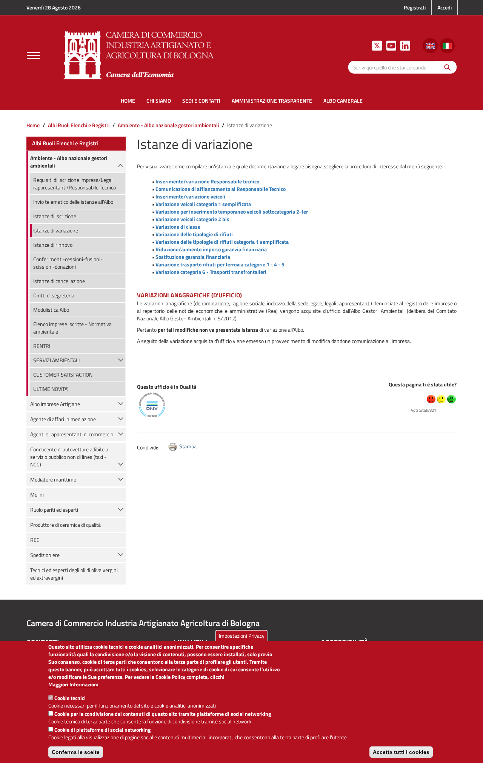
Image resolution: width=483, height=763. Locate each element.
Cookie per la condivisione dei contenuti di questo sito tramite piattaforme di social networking (162, 714)
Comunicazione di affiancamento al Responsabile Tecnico (220, 189)
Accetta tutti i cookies (401, 752)
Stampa (188, 446)
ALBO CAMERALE (343, 101)
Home (33, 125)
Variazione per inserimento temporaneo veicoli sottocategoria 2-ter (231, 211)
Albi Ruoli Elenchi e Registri (78, 125)
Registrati (415, 7)
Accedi (444, 7)
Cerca (445, 67)
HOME (128, 101)
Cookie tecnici (70, 698)
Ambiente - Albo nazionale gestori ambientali (168, 125)
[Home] (138, 54)
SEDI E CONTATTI (201, 101)
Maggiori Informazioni (73, 684)
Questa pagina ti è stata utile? (423, 384)
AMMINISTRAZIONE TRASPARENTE (272, 101)
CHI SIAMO (158, 101)
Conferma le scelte (76, 752)
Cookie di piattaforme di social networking (102, 730)
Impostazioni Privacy (242, 636)
